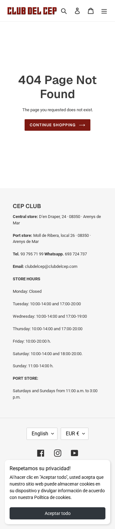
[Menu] (104, 10)
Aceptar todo (58, 513)
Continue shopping (52, 125)
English (40, 434)
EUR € (72, 434)
